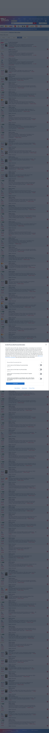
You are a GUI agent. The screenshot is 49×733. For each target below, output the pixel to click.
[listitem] (24, 362)
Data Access (24, 388)
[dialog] (24, 366)
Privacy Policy (32, 388)
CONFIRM (15, 383)
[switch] (40, 365)
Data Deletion (17, 388)
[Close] (46, 345)
